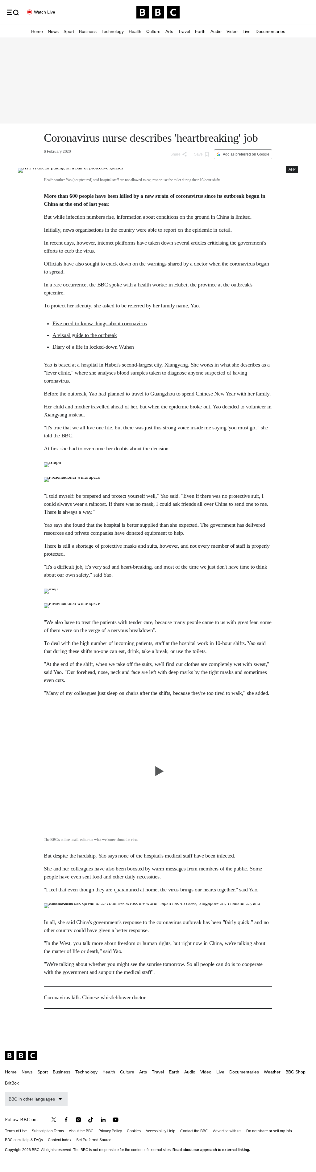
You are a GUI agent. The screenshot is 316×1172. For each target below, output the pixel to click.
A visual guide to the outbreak (84, 335)
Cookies (134, 1131)
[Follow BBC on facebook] (66, 1119)
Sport (69, 31)
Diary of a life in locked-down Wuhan (93, 347)
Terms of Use (16, 1131)
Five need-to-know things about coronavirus (99, 323)
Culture (153, 31)
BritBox (12, 1083)
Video (232, 31)
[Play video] (158, 771)
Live (247, 31)
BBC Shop (295, 1071)
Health (135, 31)
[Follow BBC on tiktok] (90, 1119)
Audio (216, 31)
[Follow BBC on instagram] (78, 1119)
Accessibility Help (160, 1131)
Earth (200, 31)
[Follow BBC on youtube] (115, 1119)
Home (37, 31)
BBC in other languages (32, 1099)
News (53, 31)
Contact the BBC (194, 1131)
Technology (113, 31)
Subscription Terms (48, 1131)
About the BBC (81, 1131)
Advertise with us (227, 1131)
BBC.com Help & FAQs (24, 1140)
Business (88, 31)
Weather (272, 1071)
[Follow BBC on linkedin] (103, 1119)
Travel (184, 31)
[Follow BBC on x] (53, 1119)
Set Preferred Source (93, 1140)
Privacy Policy (110, 1131)
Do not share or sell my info (269, 1131)
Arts (169, 31)
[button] (12, 12)
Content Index (59, 1140)
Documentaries (270, 31)
